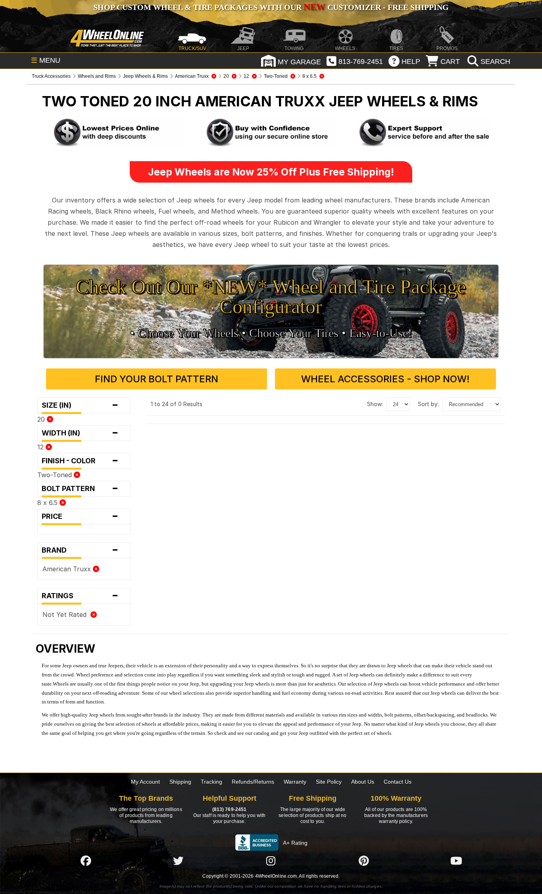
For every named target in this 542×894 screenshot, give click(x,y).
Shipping (180, 781)
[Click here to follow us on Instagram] (271, 861)
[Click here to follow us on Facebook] (86, 861)
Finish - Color (80, 461)
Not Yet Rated (66, 614)
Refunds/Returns (253, 781)
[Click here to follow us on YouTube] (456, 861)
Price (80, 516)
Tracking (211, 781)
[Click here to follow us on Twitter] (178, 861)
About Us (362, 781)
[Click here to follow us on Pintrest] (364, 861)
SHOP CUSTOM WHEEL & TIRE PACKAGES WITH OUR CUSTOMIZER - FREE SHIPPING (271, 7)
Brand (80, 550)
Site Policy (329, 781)
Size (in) (80, 405)
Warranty (295, 781)
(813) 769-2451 (229, 809)
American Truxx (67, 569)
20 (42, 419)
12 (41, 447)
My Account (145, 781)
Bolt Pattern (80, 489)
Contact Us (397, 781)
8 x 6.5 (48, 503)
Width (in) (80, 433)
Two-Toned (55, 475)
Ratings (80, 596)
